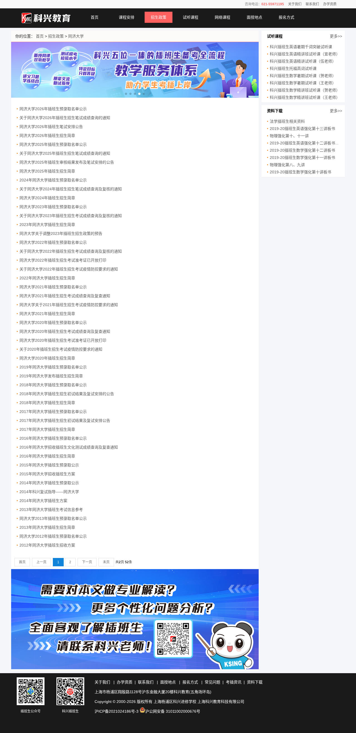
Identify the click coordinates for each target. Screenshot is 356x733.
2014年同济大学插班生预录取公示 (49, 483)
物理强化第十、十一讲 (289, 136)
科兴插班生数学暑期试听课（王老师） (303, 83)
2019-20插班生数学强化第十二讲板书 (302, 150)
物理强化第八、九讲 (287, 165)
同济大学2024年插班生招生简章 (47, 198)
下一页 (87, 562)
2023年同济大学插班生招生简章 (47, 224)
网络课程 (222, 17)
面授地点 (254, 17)
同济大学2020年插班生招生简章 (47, 358)
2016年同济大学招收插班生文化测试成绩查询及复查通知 (68, 447)
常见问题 (212, 682)
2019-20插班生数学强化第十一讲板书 (302, 157)
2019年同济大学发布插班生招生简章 (51, 376)
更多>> (336, 36)
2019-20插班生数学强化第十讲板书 (300, 172)
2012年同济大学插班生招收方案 (47, 545)
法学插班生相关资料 (287, 121)
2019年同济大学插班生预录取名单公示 (53, 367)
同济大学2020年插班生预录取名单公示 (53, 322)
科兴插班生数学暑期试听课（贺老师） (303, 75)
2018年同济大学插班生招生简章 (47, 402)
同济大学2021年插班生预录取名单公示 (53, 287)
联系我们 (312, 4)
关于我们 (294, 4)
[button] (126, 94)
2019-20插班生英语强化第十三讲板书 (302, 128)
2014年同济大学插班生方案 (43, 500)
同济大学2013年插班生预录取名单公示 (53, 518)
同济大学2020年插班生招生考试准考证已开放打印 (62, 340)
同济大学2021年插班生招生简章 (47, 313)
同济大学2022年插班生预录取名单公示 (53, 242)
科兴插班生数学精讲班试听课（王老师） (305, 97)
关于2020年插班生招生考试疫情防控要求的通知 (60, 349)
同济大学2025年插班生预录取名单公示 (53, 144)
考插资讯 (233, 682)
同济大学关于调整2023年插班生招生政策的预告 (60, 233)
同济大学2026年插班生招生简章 (47, 135)
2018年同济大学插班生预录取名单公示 (53, 385)
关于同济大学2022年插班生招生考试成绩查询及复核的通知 (70, 251)
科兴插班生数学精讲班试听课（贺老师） (305, 90)
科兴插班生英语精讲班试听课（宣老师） (305, 54)
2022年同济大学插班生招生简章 (47, 278)
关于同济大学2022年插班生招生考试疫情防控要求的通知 (68, 269)
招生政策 (158, 17)
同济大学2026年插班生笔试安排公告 (51, 126)
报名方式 (286, 17)
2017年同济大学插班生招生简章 (47, 429)
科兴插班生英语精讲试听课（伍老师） (303, 61)
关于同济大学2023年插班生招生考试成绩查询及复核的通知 (70, 215)
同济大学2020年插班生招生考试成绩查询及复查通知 (64, 331)
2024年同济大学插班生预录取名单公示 (53, 180)
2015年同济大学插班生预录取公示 (49, 465)
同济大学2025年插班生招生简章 (47, 171)
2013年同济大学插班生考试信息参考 (51, 509)
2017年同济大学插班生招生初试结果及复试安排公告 (64, 420)
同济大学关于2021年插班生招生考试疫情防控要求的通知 (68, 304)
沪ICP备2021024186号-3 (117, 711)
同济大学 (76, 36)
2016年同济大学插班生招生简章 (47, 456)
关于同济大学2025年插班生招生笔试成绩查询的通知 (64, 153)
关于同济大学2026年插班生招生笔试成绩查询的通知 (64, 117)
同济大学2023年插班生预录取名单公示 (53, 207)
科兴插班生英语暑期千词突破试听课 (301, 47)
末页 (106, 562)
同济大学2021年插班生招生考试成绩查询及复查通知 (64, 296)
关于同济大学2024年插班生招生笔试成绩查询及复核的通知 (70, 189)
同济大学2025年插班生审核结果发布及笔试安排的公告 (66, 162)
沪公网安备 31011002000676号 (172, 711)
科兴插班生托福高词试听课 (293, 68)
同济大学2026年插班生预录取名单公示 (53, 109)
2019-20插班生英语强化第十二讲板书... (304, 143)
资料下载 (255, 682)
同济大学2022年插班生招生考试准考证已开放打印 (62, 260)
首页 (94, 17)
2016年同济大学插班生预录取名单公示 (53, 438)
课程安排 (126, 17)
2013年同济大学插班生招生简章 (47, 527)
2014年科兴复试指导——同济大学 (49, 492)
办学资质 (330, 4)
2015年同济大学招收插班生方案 (47, 474)
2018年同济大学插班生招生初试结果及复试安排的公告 (66, 394)
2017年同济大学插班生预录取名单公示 (53, 411)
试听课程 (190, 17)
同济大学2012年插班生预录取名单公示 (53, 536)
